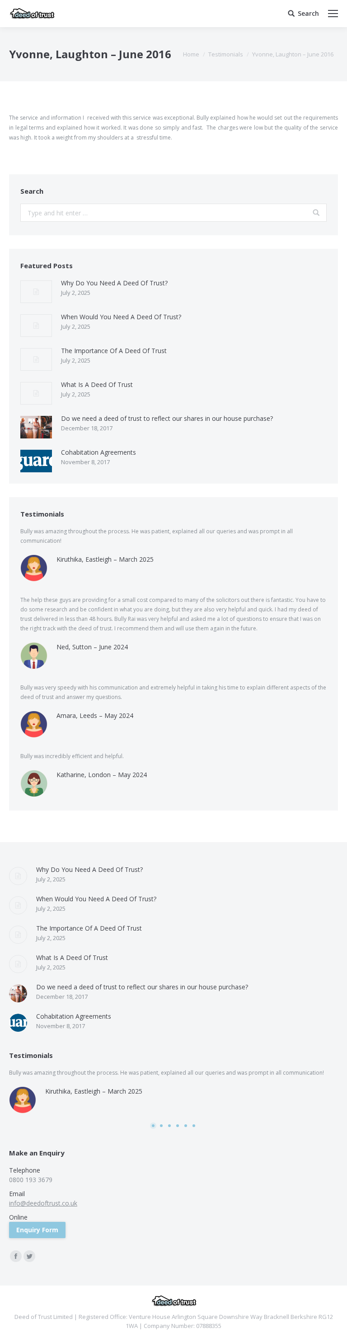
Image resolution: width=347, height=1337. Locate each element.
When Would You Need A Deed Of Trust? (121, 316)
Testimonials (225, 54)
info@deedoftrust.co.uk (43, 1203)
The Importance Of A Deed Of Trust (114, 350)
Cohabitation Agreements (98, 452)
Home (191, 54)
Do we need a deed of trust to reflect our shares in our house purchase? (167, 418)
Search (308, 13)
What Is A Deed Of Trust (97, 384)
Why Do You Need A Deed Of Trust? (114, 283)
